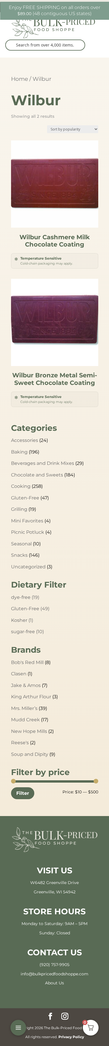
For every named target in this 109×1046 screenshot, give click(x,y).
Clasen (18, 673)
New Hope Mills (29, 731)
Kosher (22, 620)
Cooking (21, 486)
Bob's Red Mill (27, 662)
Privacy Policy (71, 1037)
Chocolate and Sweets (37, 475)
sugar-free (27, 631)
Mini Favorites (27, 521)
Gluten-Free (25, 498)
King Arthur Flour (31, 696)
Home (19, 78)
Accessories (24, 440)
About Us (54, 983)
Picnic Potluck (27, 532)
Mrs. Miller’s (24, 708)
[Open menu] (18, 1028)
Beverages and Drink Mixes (42, 463)
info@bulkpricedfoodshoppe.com (54, 974)
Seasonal (21, 544)
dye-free (25, 597)
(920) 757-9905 (54, 964)
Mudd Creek (25, 719)
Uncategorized (28, 567)
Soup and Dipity (29, 754)
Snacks (19, 555)
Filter (22, 793)
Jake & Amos (26, 685)
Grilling (19, 509)
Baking (19, 452)
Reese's (20, 742)
